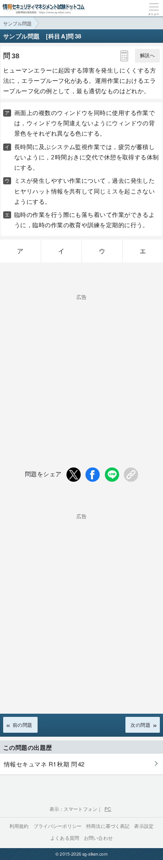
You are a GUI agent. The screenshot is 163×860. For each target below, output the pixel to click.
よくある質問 (64, 837)
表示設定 (144, 825)
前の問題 (22, 724)
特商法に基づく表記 (107, 825)
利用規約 (19, 825)
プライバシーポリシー (58, 825)
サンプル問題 (17, 23)
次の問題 (140, 724)
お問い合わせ (98, 837)
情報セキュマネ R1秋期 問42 (44, 764)
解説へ (147, 55)
